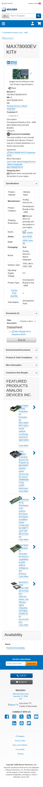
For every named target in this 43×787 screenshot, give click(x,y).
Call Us (23, 676)
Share (13, 88)
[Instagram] (14, 718)
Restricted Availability (15, 648)
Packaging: (13, 247)
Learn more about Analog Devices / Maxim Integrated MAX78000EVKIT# (21, 164)
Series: (11, 237)
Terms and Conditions (20, 745)
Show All (21, 340)
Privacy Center (20, 741)
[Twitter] (21, 718)
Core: (10, 242)
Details (30, 233)
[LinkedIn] (14, 724)
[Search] (38, 15)
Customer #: (12, 112)
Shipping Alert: (13, 171)
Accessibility (20, 749)
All (4, 16)
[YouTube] (36, 718)
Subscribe (31, 664)
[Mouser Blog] (29, 724)
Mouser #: (11, 92)
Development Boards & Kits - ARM (16, 32)
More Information (13, 365)
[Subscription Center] (22, 724)
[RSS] (29, 718)
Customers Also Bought (17, 373)
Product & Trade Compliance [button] (19, 358)
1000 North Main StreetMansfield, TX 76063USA (21, 696)
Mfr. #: (9, 97)
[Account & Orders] (32, 23)
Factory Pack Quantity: (14, 293)
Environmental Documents (18, 350)
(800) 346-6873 (8, 3)
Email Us (23, 682)
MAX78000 (27, 237)
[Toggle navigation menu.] (3, 23)
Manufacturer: (14, 201)
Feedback (21, 736)
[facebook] (7, 718)
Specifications (12, 183)
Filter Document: (12, 321)
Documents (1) (12, 313)
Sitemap (20, 754)
